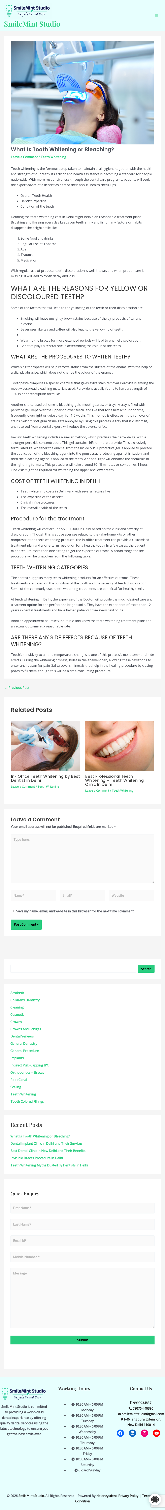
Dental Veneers (22, 1036)
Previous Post (16, 687)
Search (146, 969)
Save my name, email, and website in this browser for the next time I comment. (75, 911)
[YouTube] (156, 1433)
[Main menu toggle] (156, 15)
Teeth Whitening (53, 157)
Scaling (15, 1087)
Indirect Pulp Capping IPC (29, 1065)
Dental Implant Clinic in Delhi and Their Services (46, 1143)
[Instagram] (144, 1433)
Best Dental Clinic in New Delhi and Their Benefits (48, 1150)
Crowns (16, 1022)
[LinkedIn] (132, 1433)
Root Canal (18, 1079)
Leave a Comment (24, 157)
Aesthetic (17, 993)
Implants (17, 1058)
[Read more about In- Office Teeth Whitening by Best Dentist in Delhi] (45, 746)
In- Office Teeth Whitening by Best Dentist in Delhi (45, 778)
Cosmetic (17, 1014)
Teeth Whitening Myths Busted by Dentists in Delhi (49, 1165)
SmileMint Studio (32, 23)
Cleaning (17, 1007)
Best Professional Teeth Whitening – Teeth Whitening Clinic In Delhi (114, 780)
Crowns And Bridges (25, 1029)
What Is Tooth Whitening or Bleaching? (40, 1136)
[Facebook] (120, 1433)
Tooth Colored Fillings (27, 1101)
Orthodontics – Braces (27, 1072)
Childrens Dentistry (25, 1000)
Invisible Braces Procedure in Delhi (36, 1158)
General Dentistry (23, 1043)
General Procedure (24, 1051)
